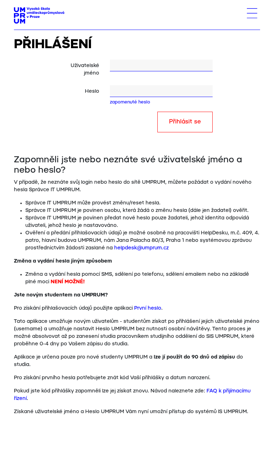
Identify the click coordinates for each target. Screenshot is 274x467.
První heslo (147, 308)
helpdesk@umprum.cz (141, 247)
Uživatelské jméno (85, 69)
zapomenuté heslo (130, 102)
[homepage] (39, 15)
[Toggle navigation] (252, 13)
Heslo (92, 91)
